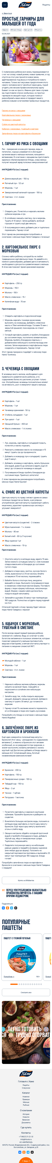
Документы (26, 1122)
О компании (26, 1110)
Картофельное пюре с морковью (16, 115)
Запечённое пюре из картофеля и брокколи (21, 133)
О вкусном (26, 1088)
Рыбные (26, 1105)
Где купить (26, 1127)
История (26, 1114)
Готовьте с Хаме (26, 1081)
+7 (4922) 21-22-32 (26, 1137)
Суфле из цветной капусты (14, 124)
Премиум (26, 1099)
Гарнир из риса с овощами (13, 110)
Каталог (26, 1093)
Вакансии (26, 1120)
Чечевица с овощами (11, 120)
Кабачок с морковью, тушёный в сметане (20, 129)
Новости (26, 1117)
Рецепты (46, 5)
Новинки (26, 1097)
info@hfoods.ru (26, 1139)
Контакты (26, 1133)
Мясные (26, 1102)
